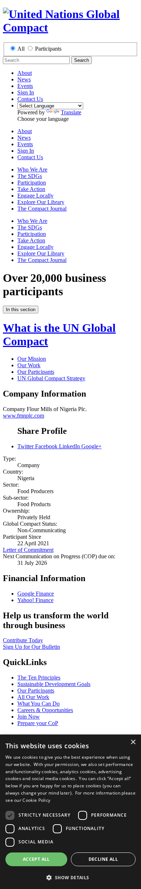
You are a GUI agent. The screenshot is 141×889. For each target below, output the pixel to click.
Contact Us (30, 99)
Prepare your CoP (37, 723)
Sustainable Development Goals (53, 684)
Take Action (31, 189)
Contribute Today (23, 640)
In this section (20, 309)
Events (25, 86)
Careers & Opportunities (45, 710)
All (21, 49)
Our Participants (35, 372)
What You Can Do (38, 703)
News (24, 79)
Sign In (25, 92)
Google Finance (35, 593)
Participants (48, 49)
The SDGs (29, 176)
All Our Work (33, 697)
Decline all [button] (103, 859)
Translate (71, 112)
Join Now (28, 717)
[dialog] (70, 812)
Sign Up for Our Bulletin (31, 647)
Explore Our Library (40, 202)
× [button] (133, 742)
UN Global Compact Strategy (51, 378)
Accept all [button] (36, 859)
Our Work (28, 365)
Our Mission (31, 359)
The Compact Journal (42, 209)
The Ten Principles (38, 677)
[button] (70, 877)
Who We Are (32, 169)
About (24, 73)
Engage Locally (35, 195)
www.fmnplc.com (23, 415)
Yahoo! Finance (35, 600)
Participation (31, 182)
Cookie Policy (36, 800)
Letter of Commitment (28, 550)
